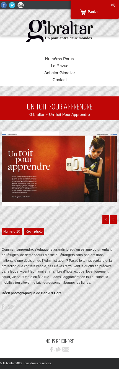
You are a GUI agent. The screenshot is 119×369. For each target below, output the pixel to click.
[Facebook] (4, 5)
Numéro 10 (11, 231)
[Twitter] (12, 5)
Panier (93, 12)
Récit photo (34, 231)
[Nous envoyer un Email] (21, 5)
